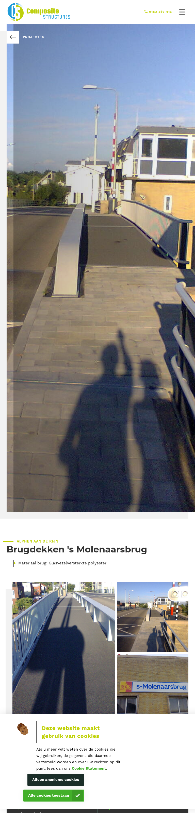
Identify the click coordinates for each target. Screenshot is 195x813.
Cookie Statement (89, 768)
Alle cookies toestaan (48, 795)
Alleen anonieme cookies (55, 779)
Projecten (33, 37)
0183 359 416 (160, 11)
